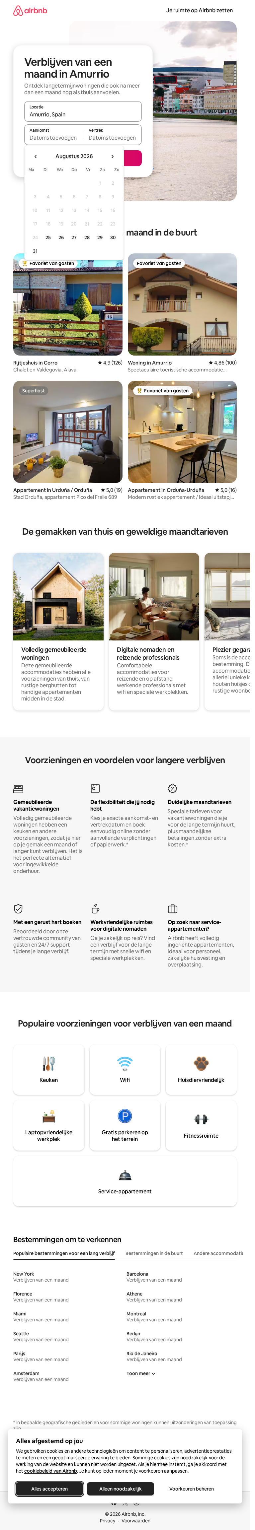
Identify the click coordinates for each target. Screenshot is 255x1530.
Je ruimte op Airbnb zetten (199, 10)
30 (113, 237)
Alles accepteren (49, 1489)
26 (61, 237)
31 (35, 251)
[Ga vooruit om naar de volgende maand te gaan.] (112, 157)
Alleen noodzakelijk (120, 1489)
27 (74, 237)
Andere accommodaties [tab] (220, 1253)
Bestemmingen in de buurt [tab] (154, 1253)
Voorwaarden (136, 1521)
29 (100, 237)
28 (87, 237)
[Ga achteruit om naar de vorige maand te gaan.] (36, 157)
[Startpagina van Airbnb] (30, 10)
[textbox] (54, 138)
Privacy (107, 1521)
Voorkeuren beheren (191, 1489)
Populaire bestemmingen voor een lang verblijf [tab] (64, 1253)
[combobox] (83, 114)
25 (48, 237)
